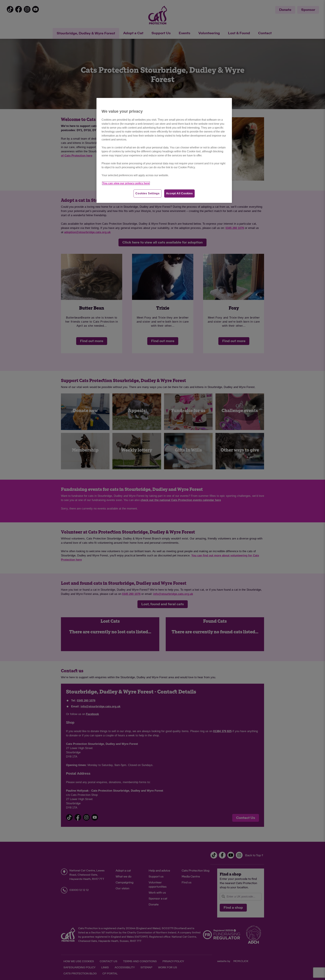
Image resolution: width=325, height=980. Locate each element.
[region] (164, 150)
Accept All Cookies (179, 193)
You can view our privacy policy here (125, 183)
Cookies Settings (147, 193)
